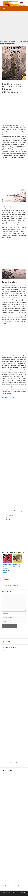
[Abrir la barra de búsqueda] (26, 7)
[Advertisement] (14, 25)
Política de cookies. (14, 894)
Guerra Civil (14, 585)
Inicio (1, 41)
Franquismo (7, 585)
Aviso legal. (21, 894)
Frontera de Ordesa (9, 150)
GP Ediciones (9, 515)
